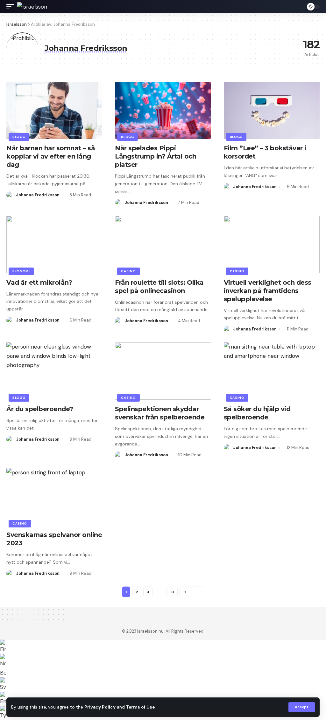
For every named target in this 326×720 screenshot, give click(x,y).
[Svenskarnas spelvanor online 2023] (54, 497)
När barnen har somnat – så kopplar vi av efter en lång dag (50, 156)
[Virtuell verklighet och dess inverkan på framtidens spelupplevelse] (272, 244)
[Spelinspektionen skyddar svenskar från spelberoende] (163, 371)
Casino (128, 271)
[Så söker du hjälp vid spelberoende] (272, 371)
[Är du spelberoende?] (54, 371)
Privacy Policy (100, 707)
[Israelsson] (32, 6)
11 (184, 591)
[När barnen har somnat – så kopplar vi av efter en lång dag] (54, 110)
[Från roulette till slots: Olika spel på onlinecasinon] (163, 244)
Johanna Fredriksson (38, 195)
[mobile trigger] (11, 6)
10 (172, 591)
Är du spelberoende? (39, 409)
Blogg (18, 137)
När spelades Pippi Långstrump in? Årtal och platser (155, 156)
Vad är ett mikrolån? (39, 282)
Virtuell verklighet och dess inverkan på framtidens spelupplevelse (267, 291)
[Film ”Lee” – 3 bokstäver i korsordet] (272, 110)
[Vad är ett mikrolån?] (54, 244)
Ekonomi (21, 271)
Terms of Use (140, 707)
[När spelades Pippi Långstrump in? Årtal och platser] (163, 110)
